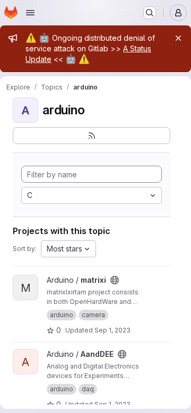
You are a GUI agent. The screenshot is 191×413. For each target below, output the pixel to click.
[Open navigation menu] (30, 12)
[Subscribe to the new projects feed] (91, 135)
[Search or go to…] (149, 12)
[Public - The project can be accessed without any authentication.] (114, 280)
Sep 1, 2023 (112, 330)
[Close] (178, 38)
